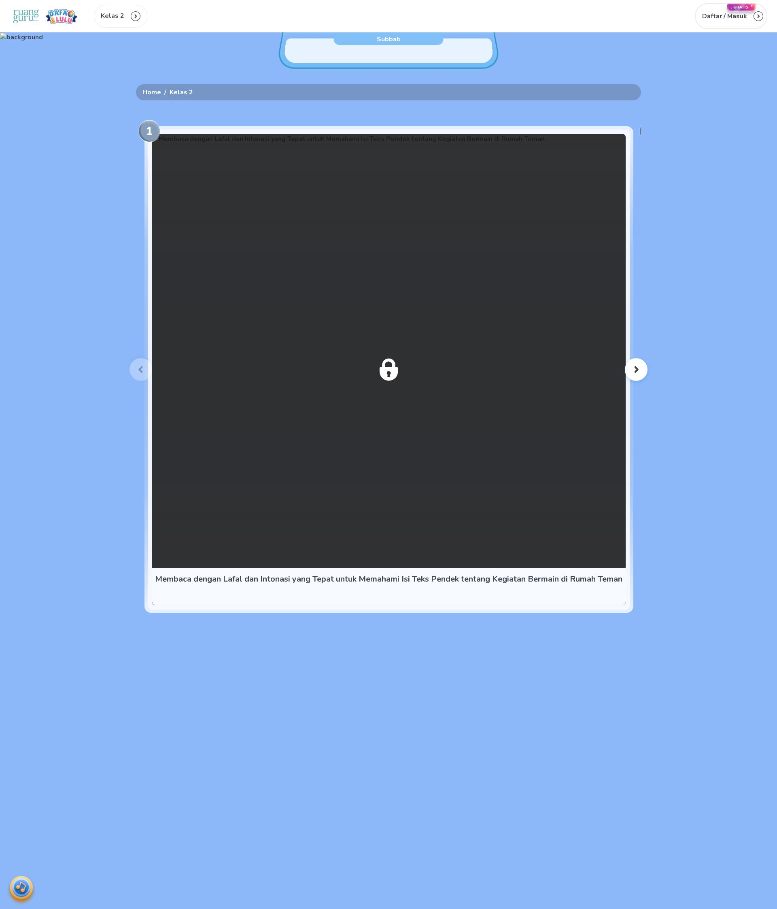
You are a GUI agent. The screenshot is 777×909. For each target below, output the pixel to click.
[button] (731, 16)
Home (151, 92)
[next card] (636, 369)
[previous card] (141, 369)
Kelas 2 (181, 92)
